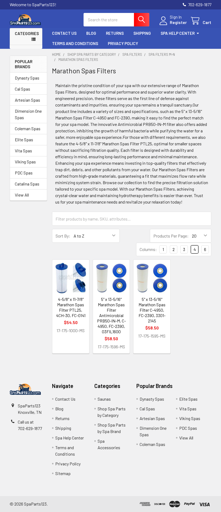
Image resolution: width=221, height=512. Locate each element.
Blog (91, 33)
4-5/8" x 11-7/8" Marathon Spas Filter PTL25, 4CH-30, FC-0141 (70, 307)
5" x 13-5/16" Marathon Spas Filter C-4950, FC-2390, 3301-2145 (152, 310)
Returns (115, 33)
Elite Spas (24, 139)
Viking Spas (25, 161)
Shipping (142, 33)
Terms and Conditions (75, 43)
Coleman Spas (27, 128)
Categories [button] (27, 33)
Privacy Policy (123, 43)
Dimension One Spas (28, 114)
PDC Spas (24, 172)
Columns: (148, 249)
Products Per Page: (171, 235)
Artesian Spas (27, 99)
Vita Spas (23, 150)
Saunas (104, 398)
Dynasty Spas (27, 77)
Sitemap (63, 473)
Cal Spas (22, 88)
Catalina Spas (27, 183)
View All (22, 194)
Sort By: (63, 235)
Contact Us (64, 33)
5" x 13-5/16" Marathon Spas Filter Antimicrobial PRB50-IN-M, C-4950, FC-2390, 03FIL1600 (111, 315)
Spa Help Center (178, 33)
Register (178, 22)
